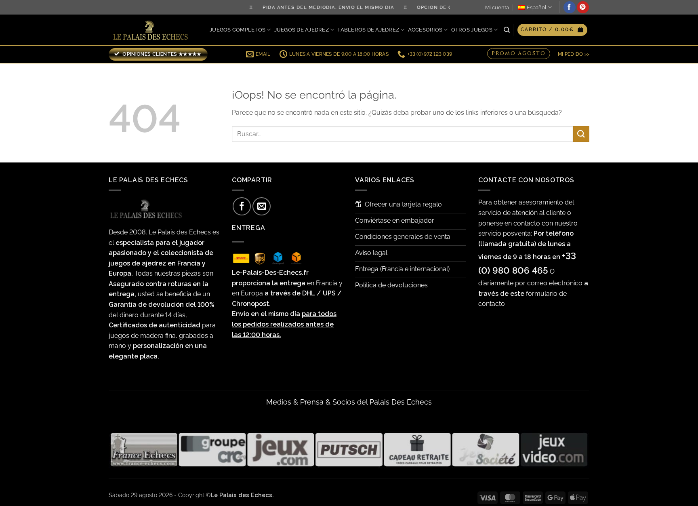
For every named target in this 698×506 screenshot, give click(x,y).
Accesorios (425, 30)
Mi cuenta (497, 7)
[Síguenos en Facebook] (569, 7)
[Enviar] (581, 134)
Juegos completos (237, 30)
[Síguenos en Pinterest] (583, 7)
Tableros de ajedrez (368, 30)
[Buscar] (507, 30)
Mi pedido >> (573, 54)
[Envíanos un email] (261, 206)
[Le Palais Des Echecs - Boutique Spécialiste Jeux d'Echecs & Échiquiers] (152, 30)
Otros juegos (471, 30)
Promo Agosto (519, 53)
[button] (552, 30)
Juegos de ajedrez (301, 30)
